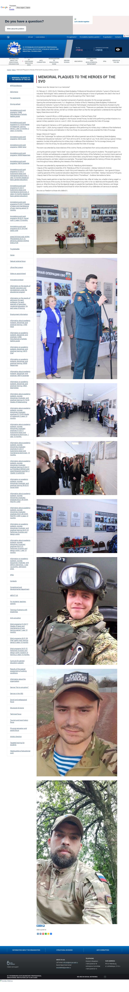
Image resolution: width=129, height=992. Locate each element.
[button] (20, 86)
